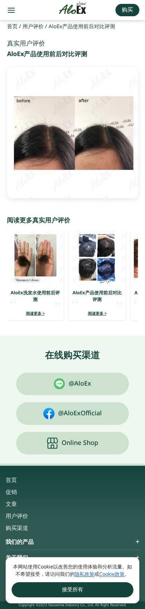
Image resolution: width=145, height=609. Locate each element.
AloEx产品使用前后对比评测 (97, 296)
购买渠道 (17, 528)
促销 (11, 492)
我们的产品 (20, 542)
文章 (11, 504)
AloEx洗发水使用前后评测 (35, 296)
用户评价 (33, 27)
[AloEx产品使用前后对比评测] (97, 258)
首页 (12, 27)
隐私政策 (84, 574)
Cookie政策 (112, 574)
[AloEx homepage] (72, 10)
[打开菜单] (11, 10)
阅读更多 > (35, 313)
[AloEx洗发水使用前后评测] (35, 258)
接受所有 (72, 590)
